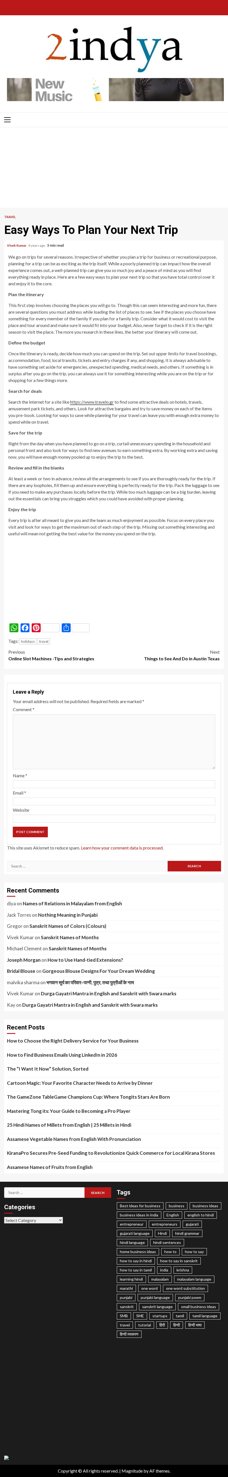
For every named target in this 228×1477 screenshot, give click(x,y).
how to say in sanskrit (179, 1260)
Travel (10, 216)
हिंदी (162, 1325)
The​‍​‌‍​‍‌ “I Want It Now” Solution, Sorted (47, 1069)
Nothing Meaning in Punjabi (68, 915)
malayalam (160, 1279)
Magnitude (132, 1470)
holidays (28, 641)
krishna (183, 1270)
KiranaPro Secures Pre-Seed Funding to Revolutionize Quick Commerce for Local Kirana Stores (111, 1153)
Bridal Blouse (21, 971)
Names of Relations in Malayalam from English (72, 903)
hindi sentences (167, 1242)
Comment (23, 709)
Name (20, 775)
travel (43, 641)
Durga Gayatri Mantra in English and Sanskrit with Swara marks (108, 993)
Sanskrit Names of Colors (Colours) (67, 926)
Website (21, 810)
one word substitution (185, 1288)
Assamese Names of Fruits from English (50, 1167)
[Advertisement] (114, 169)
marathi (126, 1288)
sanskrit (127, 1306)
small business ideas (198, 1306)
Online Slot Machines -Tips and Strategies (51, 655)
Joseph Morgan (24, 960)
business (176, 1205)
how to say (194, 1251)
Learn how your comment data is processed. (122, 847)
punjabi (126, 1297)
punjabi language (155, 1297)
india (164, 1270)
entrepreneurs (164, 1224)
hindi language (132, 1242)
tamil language (204, 1315)
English (173, 1215)
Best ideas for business (140, 1205)
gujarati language (135, 1233)
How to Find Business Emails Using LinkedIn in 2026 (62, 1055)
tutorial (144, 1325)
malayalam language (194, 1279)
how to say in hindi (136, 1260)
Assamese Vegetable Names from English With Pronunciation (74, 1139)
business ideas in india (139, 1215)
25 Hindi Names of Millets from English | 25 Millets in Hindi (69, 1125)
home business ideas (138, 1251)
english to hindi (200, 1215)
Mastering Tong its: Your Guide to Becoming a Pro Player (68, 1111)
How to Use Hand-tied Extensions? (85, 960)
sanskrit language (157, 1306)
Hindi (162, 1233)
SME (140, 1315)
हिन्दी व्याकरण (129, 1334)
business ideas (205, 1205)
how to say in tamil (136, 1270)
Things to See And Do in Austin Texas (182, 655)
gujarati (192, 1224)
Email (19, 792)
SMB (124, 1315)
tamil (180, 1315)
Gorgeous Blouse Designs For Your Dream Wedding (98, 971)
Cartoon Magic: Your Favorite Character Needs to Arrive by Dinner (80, 1083)
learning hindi (131, 1279)
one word (149, 1288)
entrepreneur (131, 1224)
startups (159, 1315)
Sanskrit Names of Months (70, 937)
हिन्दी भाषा (195, 1325)
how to (170, 1251)
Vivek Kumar (17, 245)
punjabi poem (189, 1297)
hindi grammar (187, 1233)
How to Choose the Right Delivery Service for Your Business (72, 1041)
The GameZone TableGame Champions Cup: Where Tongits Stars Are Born (88, 1097)
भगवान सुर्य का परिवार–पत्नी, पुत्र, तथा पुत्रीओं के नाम (90, 982)
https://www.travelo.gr (92, 401)
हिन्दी (176, 1325)
